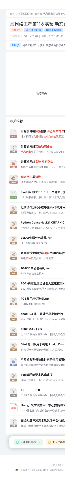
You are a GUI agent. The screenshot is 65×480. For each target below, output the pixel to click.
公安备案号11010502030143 (33, 470)
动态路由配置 (33, 30)
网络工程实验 (53, 30)
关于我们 (58, 465)
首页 (12, 13)
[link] (12, 13)
